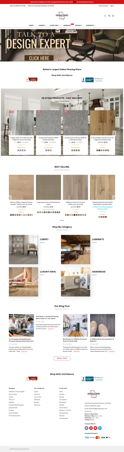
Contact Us (88, 411)
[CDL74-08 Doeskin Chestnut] (82, 217)
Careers (11, 397)
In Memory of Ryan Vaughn (16, 391)
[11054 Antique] (65, 152)
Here (74, 2)
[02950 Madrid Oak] (41, 215)
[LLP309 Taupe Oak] (110, 215)
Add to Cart (102, 131)
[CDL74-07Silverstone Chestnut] (80, 217)
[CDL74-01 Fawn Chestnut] (67, 217)
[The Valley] (16, 150)
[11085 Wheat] (76, 152)
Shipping (11, 402)
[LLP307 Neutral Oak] (105, 215)
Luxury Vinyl (54, 25)
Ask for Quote (13, 394)
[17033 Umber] (85, 152)
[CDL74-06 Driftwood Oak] (78, 217)
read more (24, 351)
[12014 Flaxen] (78, 152)
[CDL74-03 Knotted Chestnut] (71, 217)
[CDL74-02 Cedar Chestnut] (69, 217)
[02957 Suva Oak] (45, 215)
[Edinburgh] (50, 148)
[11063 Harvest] (72, 152)
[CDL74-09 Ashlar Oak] (84, 217)
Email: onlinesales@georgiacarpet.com (96, 408)
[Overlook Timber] (18, 150)
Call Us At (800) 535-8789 (18, 6)
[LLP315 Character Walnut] (114, 215)
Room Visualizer (13, 413)
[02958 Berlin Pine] (47, 215)
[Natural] (20, 150)
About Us (11, 399)
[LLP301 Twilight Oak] (92, 215)
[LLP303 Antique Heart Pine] (96, 215)
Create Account (103, 6)
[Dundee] (52, 148)
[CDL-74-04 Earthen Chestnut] (73, 217)
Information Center (14, 416)
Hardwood (67, 25)
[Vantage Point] (23, 150)
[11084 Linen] (74, 152)
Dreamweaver (63, 408)
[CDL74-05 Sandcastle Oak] (76, 217)
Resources (90, 25)
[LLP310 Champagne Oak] (112, 215)
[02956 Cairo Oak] (43, 215)
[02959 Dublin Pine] (50, 215)
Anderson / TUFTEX (65, 410)
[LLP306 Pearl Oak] (103, 215)
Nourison (61, 416)
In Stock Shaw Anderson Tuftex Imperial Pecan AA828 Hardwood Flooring (75, 140)
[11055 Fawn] (67, 152)
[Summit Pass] (25, 150)
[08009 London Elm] (56, 215)
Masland (61, 405)
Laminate (42, 25)
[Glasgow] (47, 148)
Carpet (31, 25)
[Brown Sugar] (27, 150)
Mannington (62, 402)
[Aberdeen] (54, 148)
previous (2, 45)
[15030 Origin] (80, 152)
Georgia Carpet (63, 413)
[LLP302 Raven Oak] (94, 215)
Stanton (61, 394)
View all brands (63, 418)
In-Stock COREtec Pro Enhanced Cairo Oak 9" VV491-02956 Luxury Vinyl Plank (21, 204)
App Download (13, 408)
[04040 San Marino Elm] (54, 215)
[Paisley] (43, 148)
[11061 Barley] (69, 152)
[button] (62, 45)
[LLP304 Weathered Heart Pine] (99, 215)
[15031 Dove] (83, 152)
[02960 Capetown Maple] (52, 215)
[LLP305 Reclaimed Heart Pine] (101, 215)
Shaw (61, 391)
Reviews (11, 410)
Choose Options (21, 131)
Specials (78, 25)
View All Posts (62, 358)
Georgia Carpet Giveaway (16, 405)
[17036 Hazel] (87, 152)
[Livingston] (45, 148)
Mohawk (61, 397)
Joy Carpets (63, 399)
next (122, 45)
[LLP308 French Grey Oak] (107, 215)
